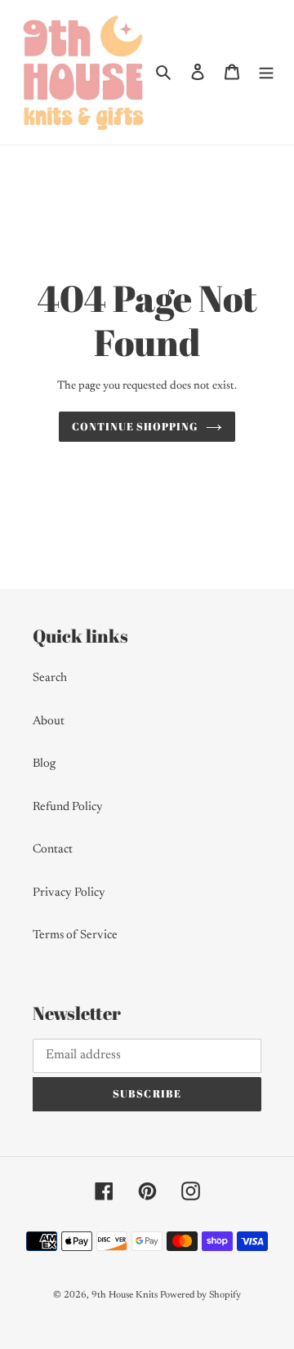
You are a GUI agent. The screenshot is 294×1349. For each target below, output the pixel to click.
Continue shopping (135, 426)
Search (50, 678)
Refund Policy (68, 807)
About (49, 721)
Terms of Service (75, 935)
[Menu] (266, 72)
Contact (53, 850)
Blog (44, 764)
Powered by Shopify (200, 1295)
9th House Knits (124, 1295)
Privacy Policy (69, 893)
